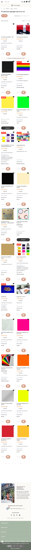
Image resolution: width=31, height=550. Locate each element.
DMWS (23, 541)
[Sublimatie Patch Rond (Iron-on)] (23, 214)
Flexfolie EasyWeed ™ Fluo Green (23, 110)
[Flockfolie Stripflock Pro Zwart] (7, 178)
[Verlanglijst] (27, 2)
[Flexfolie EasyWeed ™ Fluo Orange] (23, 360)
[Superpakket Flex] (23, 138)
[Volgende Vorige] (24, 463)
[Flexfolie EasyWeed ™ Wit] (7, 29)
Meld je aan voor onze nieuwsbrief (15, 517)
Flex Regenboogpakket (6, 109)
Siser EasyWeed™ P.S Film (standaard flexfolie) (7, 146)
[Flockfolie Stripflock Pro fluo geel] (23, 396)
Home (7, 8)
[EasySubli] (7, 289)
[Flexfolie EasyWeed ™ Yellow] (23, 431)
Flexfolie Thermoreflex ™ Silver (7, 404)
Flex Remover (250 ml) (22, 37)
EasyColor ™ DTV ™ (21, 296)
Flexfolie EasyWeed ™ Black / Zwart (6, 75)
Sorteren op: (17, 15)
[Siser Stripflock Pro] (23, 249)
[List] (29, 20)
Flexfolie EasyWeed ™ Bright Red (6, 439)
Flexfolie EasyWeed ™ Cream (22, 187)
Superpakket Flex (21, 145)
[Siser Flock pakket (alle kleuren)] (7, 360)
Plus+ (27, 541)
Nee (21, 546)
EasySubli (3, 296)
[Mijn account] (24, 2)
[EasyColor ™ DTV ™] (23, 289)
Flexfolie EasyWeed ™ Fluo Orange (23, 368)
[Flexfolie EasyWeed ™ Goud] (7, 249)
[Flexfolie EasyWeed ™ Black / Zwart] (7, 67)
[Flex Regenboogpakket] (7, 102)
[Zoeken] (22, 2)
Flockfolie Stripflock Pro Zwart (7, 186)
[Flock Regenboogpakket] (23, 67)
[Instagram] (14, 515)
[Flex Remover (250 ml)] (23, 29)
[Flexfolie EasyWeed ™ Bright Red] (7, 431)
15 (20, 463)
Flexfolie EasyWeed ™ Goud (6, 257)
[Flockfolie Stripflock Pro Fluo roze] (23, 325)
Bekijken (8, 128)
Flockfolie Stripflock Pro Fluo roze (22, 333)
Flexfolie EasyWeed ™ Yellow (22, 439)
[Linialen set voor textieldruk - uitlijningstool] (7, 214)
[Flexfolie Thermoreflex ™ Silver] (7, 396)
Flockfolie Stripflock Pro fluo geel (22, 404)
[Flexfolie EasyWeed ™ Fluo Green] (23, 102)
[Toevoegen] (8, 54)
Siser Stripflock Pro (21, 257)
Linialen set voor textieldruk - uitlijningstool (7, 222)
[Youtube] (19, 515)
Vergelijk (5, 40)
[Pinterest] (16, 515)
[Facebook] (11, 515)
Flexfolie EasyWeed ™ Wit (7, 37)
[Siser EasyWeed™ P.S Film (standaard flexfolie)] (7, 138)
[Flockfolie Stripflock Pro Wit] (7, 325)
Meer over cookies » (15, 548)
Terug (3, 8)
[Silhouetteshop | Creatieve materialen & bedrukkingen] (8, 2)
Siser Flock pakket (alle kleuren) (7, 368)
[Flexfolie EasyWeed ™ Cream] (23, 178)
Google (18, 5)
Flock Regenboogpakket (23, 74)
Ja (14, 546)
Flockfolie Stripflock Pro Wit (7, 333)
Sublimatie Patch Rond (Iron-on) (22, 222)
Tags (11, 8)
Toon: (23, 20)
